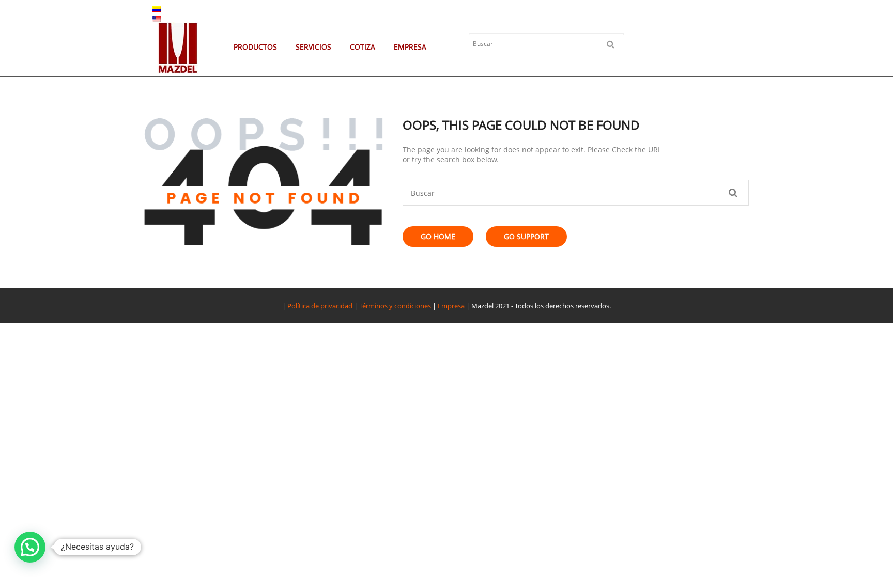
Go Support (526, 236)
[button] (29, 547)
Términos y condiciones (395, 305)
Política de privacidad (319, 305)
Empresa (451, 305)
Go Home (438, 236)
